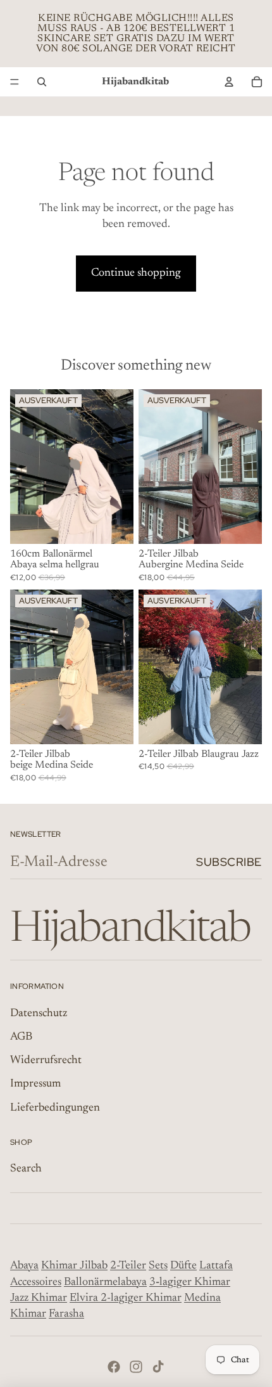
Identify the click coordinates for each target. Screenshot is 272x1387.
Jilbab (94, 1266)
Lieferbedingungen (55, 1108)
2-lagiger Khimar (141, 1298)
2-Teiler (128, 1266)
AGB (21, 1037)
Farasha (66, 1314)
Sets (158, 1266)
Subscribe (229, 862)
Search (26, 1169)
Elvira (85, 1298)
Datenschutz (38, 1013)
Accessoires (35, 1282)
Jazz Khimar (38, 1298)
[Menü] (14, 81)
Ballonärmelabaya (105, 1282)
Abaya (24, 1266)
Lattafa (216, 1266)
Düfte (183, 1266)
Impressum (35, 1084)
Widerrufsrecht (46, 1060)
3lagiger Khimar (189, 1282)
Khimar (59, 1266)
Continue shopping (136, 273)
